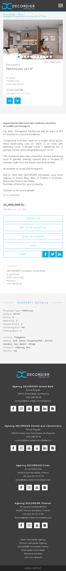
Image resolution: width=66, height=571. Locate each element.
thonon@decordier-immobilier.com (33, 517)
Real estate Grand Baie (33, 550)
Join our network (33, 557)
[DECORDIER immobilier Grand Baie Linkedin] (45, 408)
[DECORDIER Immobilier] (18, 5)
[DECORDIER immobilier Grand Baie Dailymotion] (37, 408)
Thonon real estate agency (33, 543)
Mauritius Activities (33, 553)
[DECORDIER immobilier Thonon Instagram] (29, 525)
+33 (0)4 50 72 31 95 (33, 514)
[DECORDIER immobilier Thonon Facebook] (21, 525)
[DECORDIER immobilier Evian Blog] (45, 487)
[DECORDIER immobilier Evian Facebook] (21, 487)
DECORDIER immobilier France (33, 546)
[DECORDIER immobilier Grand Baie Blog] (52, 408)
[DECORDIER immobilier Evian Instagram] (29, 487)
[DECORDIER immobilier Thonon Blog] (45, 525)
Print (33, 245)
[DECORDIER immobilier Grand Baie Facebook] (13, 408)
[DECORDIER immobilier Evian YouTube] (37, 487)
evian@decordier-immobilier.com (33, 479)
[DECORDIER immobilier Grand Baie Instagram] (21, 408)
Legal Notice (33, 568)
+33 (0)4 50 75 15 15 (33, 476)
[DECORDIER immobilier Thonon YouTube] (37, 525)
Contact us (33, 218)
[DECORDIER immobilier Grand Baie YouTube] (29, 408)
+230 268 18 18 (33, 436)
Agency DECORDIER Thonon (33, 503)
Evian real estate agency (33, 539)
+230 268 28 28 (33, 397)
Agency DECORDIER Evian (33, 465)
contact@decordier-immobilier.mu (33, 400)
